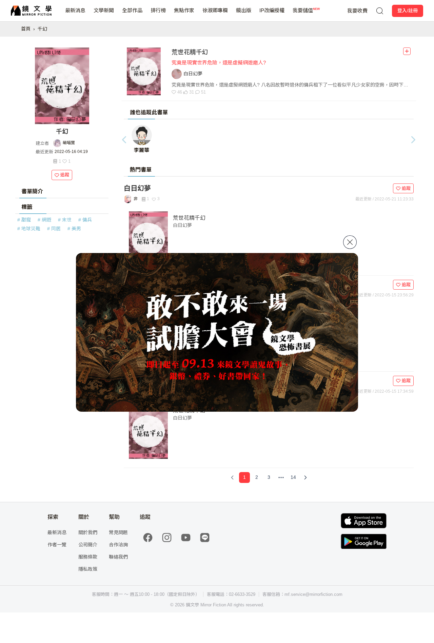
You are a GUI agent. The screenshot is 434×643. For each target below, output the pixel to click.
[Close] (350, 242)
